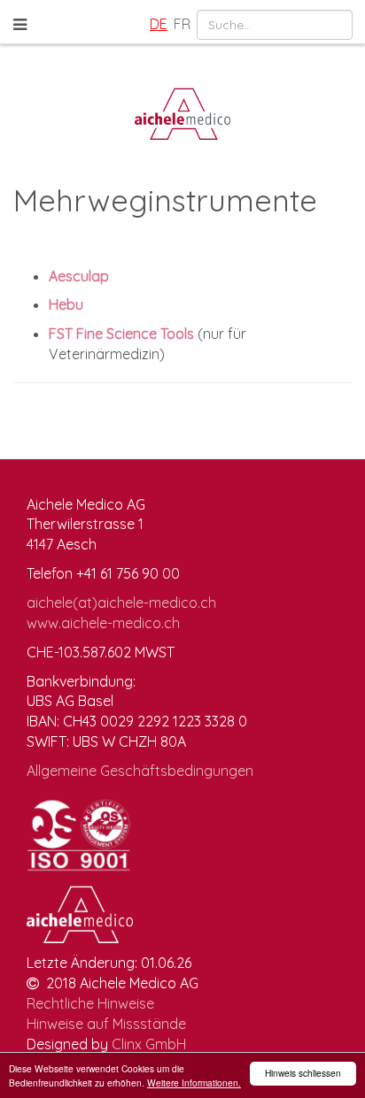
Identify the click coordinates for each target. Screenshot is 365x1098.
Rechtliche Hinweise (90, 1003)
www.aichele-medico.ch (103, 623)
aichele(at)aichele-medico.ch (121, 602)
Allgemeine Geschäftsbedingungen (140, 770)
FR (182, 24)
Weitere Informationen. (194, 1082)
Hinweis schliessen (303, 1072)
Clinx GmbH (149, 1044)
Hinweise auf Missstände (106, 1024)
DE (158, 24)
